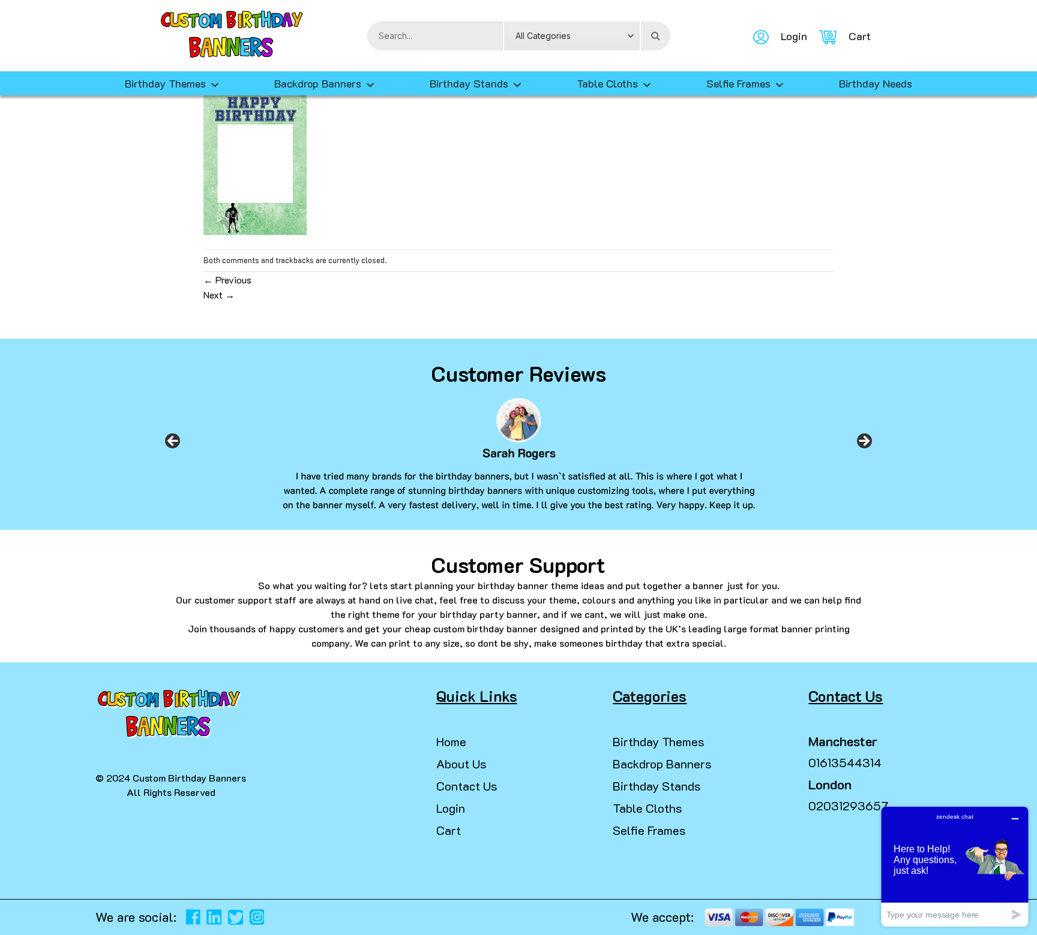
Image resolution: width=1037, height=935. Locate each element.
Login (450, 808)
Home (451, 741)
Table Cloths (607, 83)
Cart (448, 830)
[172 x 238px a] (255, 162)
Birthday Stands (469, 83)
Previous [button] (172, 445)
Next (219, 294)
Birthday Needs (875, 83)
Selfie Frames (738, 83)
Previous (227, 279)
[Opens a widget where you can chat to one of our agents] (955, 866)
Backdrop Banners (317, 83)
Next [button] (864, 445)
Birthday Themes (659, 741)
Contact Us (466, 786)
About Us (461, 763)
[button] (14, 911)
